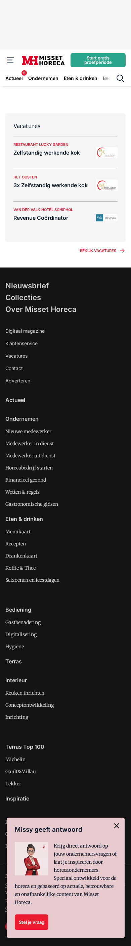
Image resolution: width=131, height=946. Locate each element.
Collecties (23, 297)
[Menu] (10, 60)
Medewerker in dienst (29, 444)
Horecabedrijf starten (29, 468)
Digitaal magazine (25, 331)
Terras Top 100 (24, 746)
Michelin (15, 759)
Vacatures (16, 356)
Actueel (15, 400)
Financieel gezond (25, 480)
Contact (14, 368)
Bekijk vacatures (98, 250)
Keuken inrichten (24, 693)
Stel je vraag (31, 922)
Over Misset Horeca (41, 309)
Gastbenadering (23, 622)
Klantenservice (21, 343)
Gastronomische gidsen (31, 504)
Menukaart (18, 532)
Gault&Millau (20, 772)
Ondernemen (22, 418)
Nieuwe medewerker (28, 431)
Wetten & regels (22, 492)
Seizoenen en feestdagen (32, 580)
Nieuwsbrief (27, 285)
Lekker (13, 784)
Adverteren (17, 380)
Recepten (15, 544)
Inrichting (16, 717)
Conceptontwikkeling (29, 705)
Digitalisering (21, 634)
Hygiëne (14, 647)
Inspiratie (17, 798)
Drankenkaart (21, 556)
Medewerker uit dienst (30, 456)
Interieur (16, 680)
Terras (13, 661)
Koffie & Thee (20, 568)
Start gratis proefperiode (98, 60)
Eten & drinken (24, 519)
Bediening (18, 609)
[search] (120, 78)
